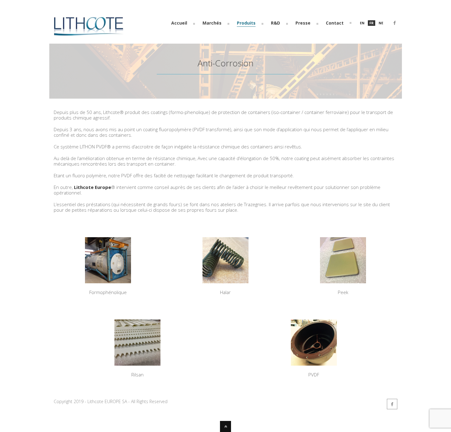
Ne (381, 23)
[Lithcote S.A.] (88, 33)
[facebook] (394, 24)
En (362, 23)
